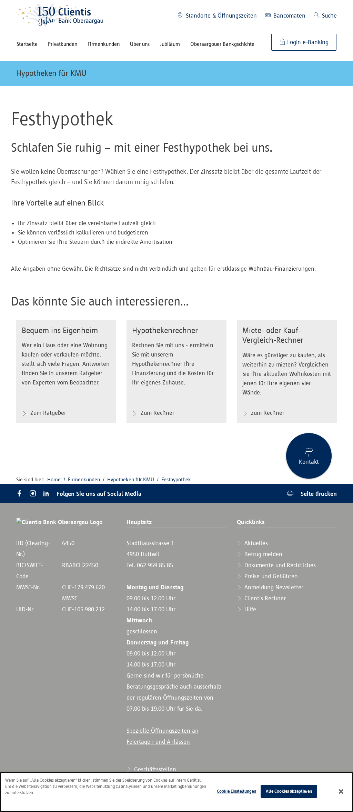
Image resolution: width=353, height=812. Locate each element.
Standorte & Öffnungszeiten (220, 15)
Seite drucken (318, 493)
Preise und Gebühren (270, 576)
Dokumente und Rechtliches (279, 565)
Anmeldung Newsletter (273, 587)
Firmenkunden (84, 479)
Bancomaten (288, 15)
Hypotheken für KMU (51, 73)
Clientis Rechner (264, 598)
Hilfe (249, 609)
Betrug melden (262, 554)
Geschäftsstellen (154, 769)
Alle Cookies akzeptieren (289, 791)
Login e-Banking (307, 42)
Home (54, 479)
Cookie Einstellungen (236, 791)
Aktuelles (255, 543)
